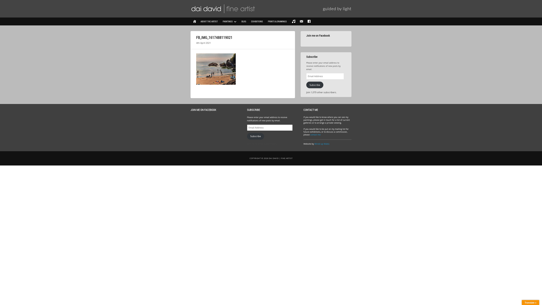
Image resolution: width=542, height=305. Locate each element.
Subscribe (315, 85)
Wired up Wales (321, 143)
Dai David (223, 8)
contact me (315, 134)
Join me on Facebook (318, 35)
